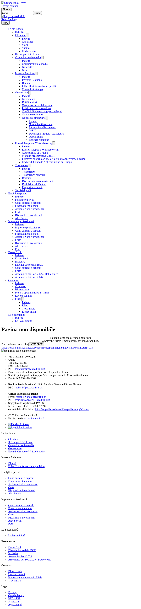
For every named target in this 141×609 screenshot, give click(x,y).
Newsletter (28, 67)
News (25, 70)
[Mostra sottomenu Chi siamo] (27, 35)
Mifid (27, 347)
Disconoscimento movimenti (37, 181)
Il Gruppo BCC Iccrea (27, 54)
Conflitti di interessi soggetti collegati (42, 111)
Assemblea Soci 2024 (20, 556)
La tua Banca (15, 28)
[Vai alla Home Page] (13, 16)
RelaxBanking (9, 19)
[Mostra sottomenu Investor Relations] (36, 73)
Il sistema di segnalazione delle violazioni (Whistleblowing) (54, 158)
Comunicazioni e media (28, 57)
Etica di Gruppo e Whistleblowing (33, 143)
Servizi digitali (23, 190)
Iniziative (20, 261)
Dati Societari (29, 102)
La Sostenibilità (16, 314)
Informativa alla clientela (42, 127)
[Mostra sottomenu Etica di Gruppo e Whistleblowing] (53, 143)
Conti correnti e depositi (28, 202)
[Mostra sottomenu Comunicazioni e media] (42, 57)
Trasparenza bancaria (33, 174)
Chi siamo (20, 35)
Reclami (26, 178)
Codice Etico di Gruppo (35, 152)
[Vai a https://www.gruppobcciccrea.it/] (13, 2)
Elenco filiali (29, 311)
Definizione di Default (34, 184)
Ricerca (6, 9)
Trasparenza (21, 165)
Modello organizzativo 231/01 (38, 155)
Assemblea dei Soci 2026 (29, 277)
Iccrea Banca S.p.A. (34, 418)
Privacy (12, 592)
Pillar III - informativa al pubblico (40, 86)
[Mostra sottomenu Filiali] (22, 299)
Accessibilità (15, 604)
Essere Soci (21, 258)
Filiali (18, 298)
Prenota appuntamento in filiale (32, 292)
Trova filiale (28, 308)
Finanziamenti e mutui (27, 205)
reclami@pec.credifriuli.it (28, 387)
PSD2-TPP (14, 598)
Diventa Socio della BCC (29, 264)
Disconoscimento (39, 347)
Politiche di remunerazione (36, 108)
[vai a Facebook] (18, 424)
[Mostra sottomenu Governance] (29, 92)
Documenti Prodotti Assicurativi (46, 133)
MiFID (32, 130)
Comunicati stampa (32, 89)
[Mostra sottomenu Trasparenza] (29, 165)
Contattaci (13, 280)
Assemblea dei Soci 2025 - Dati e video (36, 274)
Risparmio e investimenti (28, 215)
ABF (85, 347)
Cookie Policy (16, 595)
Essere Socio (15, 252)
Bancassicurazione (39, 139)
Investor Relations (25, 73)
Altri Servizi (21, 218)
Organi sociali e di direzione (37, 105)
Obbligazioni (36, 136)
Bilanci (26, 83)
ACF (90, 347)
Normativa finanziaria (34, 117)
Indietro (19, 31)
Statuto (26, 47)
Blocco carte (22, 289)
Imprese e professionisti (21, 221)
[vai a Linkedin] (20, 427)
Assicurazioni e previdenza (29, 208)
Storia (25, 44)
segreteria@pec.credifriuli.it (30, 368)
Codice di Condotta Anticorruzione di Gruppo (47, 162)
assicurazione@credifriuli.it (31, 396)
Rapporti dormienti (32, 187)
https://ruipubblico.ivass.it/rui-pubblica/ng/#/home (62, 409)
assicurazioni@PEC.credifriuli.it (32, 399)
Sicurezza (13, 601)
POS (17, 249)
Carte (18, 212)
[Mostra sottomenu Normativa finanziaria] (47, 118)
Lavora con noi (9, 5)
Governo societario (32, 114)
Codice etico (29, 51)
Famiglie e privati (17, 193)
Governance (21, 92)
